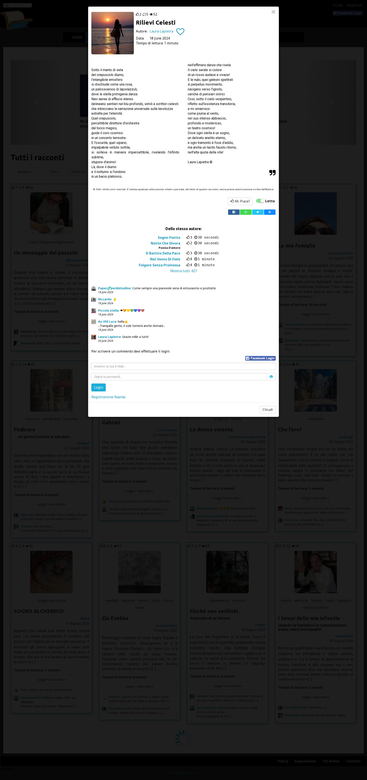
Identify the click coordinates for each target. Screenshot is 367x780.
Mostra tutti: (183, 270)
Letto (270, 201)
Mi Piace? (242, 201)
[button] (260, 358)
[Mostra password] (271, 376)
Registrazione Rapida (108, 397)
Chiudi (268, 409)
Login (98, 387)
